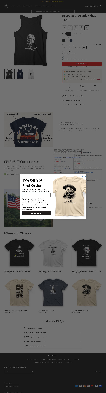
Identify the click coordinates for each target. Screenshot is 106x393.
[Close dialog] (84, 176)
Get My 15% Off (36, 213)
